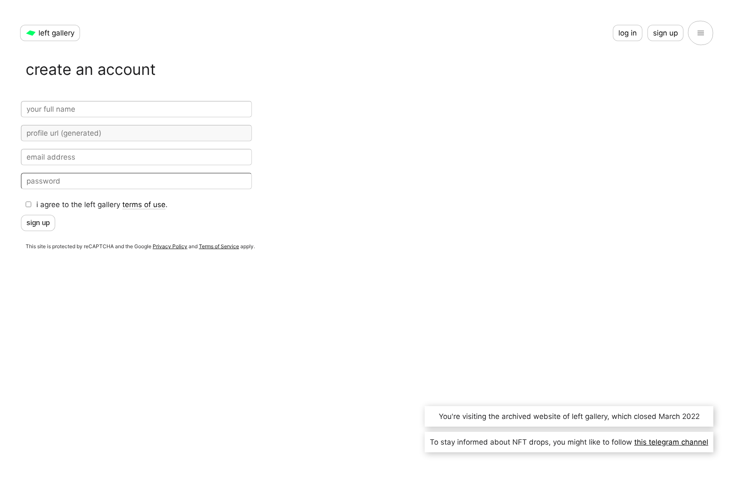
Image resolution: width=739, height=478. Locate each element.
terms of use (144, 204)
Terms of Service (219, 246)
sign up (665, 33)
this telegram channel (671, 442)
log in (627, 33)
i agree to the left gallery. (102, 204)
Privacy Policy (170, 246)
